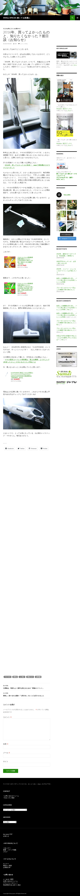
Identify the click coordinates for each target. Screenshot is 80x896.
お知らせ (6, 836)
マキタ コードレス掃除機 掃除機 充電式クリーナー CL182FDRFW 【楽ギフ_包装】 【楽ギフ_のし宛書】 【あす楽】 (25, 260)
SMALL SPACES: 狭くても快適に (16, 18)
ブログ (5, 852)
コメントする (24, 43)
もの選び (22, 677)
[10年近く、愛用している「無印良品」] (72, 226)
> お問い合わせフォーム (11, 796)
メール (6, 753)
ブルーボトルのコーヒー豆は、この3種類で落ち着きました (66, 288)
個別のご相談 (7, 865)
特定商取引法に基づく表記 (12, 885)
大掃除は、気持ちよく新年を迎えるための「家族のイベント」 (23, 687)
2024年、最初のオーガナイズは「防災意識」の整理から (66, 255)
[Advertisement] (19, 463)
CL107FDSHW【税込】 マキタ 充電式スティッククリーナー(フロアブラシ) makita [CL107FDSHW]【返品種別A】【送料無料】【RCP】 (22, 375)
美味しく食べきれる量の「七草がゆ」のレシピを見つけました (23, 694)
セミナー (6, 863)
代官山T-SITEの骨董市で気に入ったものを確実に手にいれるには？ (66, 337)
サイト (5, 761)
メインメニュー (77, 17)
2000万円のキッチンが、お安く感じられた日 (66, 262)
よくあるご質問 (8, 879)
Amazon (59, 109)
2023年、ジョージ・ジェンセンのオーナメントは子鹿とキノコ (66, 271)
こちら (74, 65)
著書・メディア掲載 (9, 850)
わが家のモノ (17, 28)
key (15, 43)
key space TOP (7, 834)
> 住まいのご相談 (8, 798)
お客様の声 (6, 867)
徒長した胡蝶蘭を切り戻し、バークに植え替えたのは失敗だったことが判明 (66, 280)
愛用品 (15, 677)
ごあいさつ (6, 848)
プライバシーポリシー (10, 883)
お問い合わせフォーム (10, 881)
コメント (7, 717)
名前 (5, 744)
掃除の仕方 (30, 677)
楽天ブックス (67, 109)
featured (8, 677)
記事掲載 (38, 677)
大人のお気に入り (8, 28)
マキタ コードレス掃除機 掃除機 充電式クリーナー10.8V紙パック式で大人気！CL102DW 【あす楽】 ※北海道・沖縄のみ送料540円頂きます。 (25, 287)
